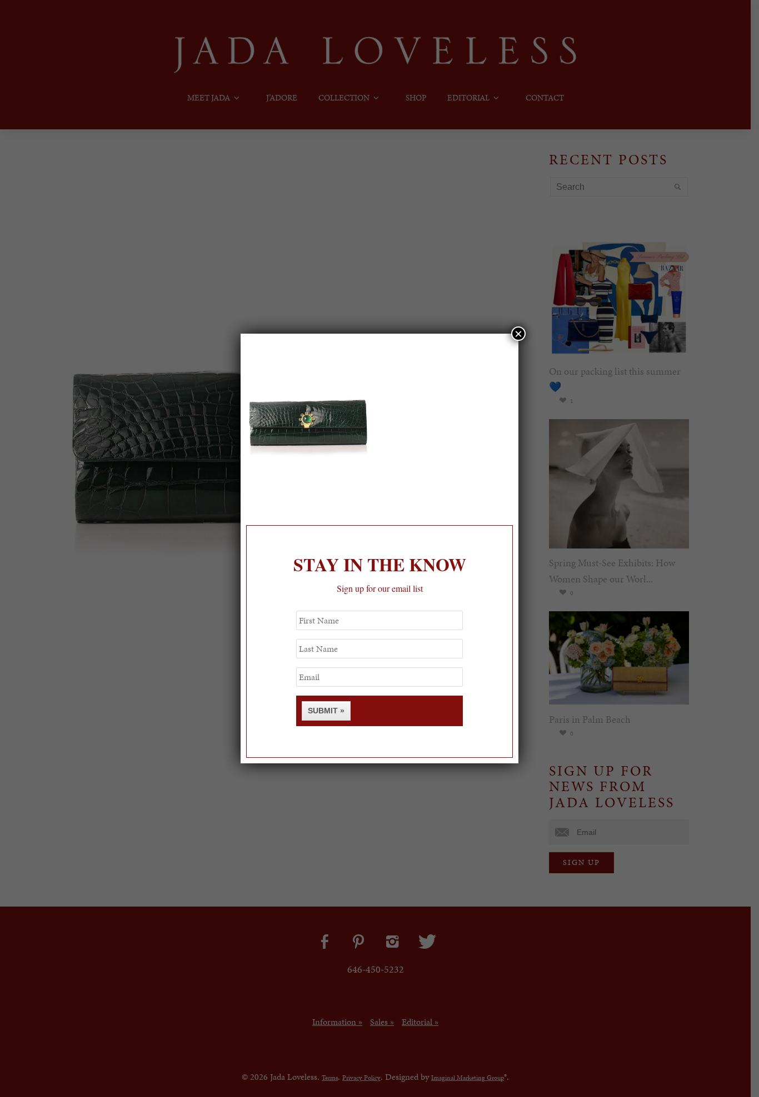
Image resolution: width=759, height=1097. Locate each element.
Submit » (326, 710)
